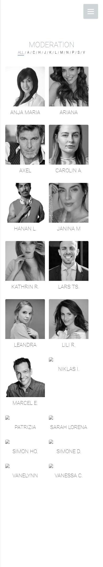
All (21, 52)
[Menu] (90, 11)
